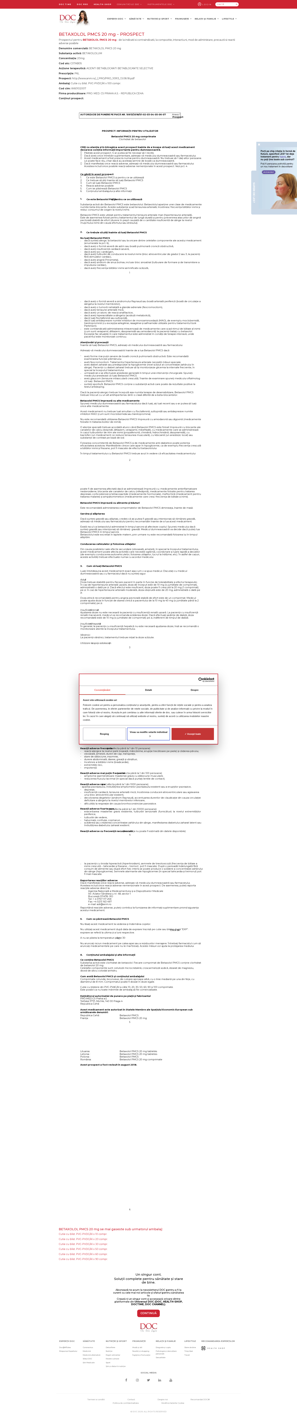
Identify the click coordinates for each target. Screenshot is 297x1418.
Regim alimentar (113, 1355)
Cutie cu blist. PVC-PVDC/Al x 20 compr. (83, 1239)
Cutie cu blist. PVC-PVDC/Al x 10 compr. (83, 1234)
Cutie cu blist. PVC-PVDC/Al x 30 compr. (83, 1244)
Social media (149, 1372)
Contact (131, 1399)
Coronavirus (88, 1347)
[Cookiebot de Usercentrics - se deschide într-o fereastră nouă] (200, 680)
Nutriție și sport (158, 19)
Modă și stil (137, 1347)
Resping (104, 734)
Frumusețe (182, 19)
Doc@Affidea (65, 1347)
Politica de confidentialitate (126, 1403)
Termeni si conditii (96, 1399)
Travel (187, 1355)
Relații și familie (206, 19)
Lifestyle (228, 19)
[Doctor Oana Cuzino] (75, 19)
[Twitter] (148, 1380)
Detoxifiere (110, 1347)
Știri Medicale (89, 1363)
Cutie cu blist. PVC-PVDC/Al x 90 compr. (83, 1259)
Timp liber (188, 1351)
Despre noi (163, 1399)
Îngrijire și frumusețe (141, 1355)
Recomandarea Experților (218, 1341)
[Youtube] (170, 1380)
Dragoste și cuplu (163, 1347)
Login (207, 4)
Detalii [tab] (148, 690)
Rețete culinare (112, 1359)
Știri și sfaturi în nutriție (115, 1366)
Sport (108, 1363)
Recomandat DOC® (200, 1399)
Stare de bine (190, 1347)
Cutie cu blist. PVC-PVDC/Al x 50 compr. (83, 1249)
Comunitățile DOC (128, 4)
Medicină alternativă (91, 1355)
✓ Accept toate (193, 734)
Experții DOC (115, 19)
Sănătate (135, 19)
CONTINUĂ (148, 1313)
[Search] (237, 4)
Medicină (87, 1351)
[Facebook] (126, 1380)
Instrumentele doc (160, 4)
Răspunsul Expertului (68, 1351)
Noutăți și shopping (140, 1351)
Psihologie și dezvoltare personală (166, 1352)
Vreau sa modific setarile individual (148, 732)
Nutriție (109, 1351)
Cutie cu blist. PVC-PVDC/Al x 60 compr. (83, 1254)
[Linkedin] (159, 1380)
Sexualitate (160, 1357)
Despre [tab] (195, 690)
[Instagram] (137, 1380)
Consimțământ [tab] (102, 690)
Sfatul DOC (87, 1359)
